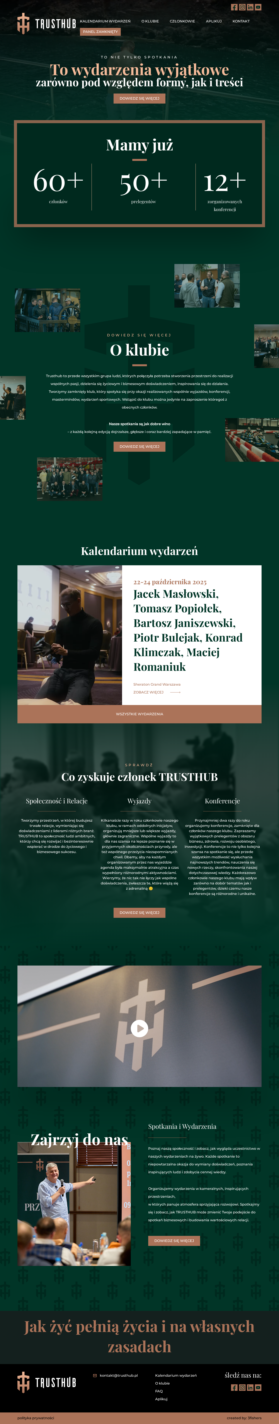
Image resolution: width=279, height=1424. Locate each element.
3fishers (255, 1418)
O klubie (150, 21)
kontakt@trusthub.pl (119, 1375)
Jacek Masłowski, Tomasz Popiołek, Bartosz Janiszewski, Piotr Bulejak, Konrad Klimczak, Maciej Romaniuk (188, 630)
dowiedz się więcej (139, 447)
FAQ (159, 1391)
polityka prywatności (35, 1418)
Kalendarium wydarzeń (105, 21)
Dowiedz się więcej (139, 98)
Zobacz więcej (148, 692)
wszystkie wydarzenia (139, 714)
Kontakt (241, 21)
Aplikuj (214, 21)
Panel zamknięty (100, 32)
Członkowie (182, 21)
